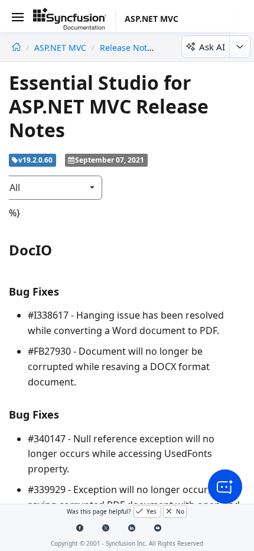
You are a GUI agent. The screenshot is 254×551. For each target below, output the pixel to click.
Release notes (128, 47)
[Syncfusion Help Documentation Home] (74, 20)
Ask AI (212, 47)
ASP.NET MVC (61, 47)
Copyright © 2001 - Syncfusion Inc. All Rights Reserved (127, 543)
